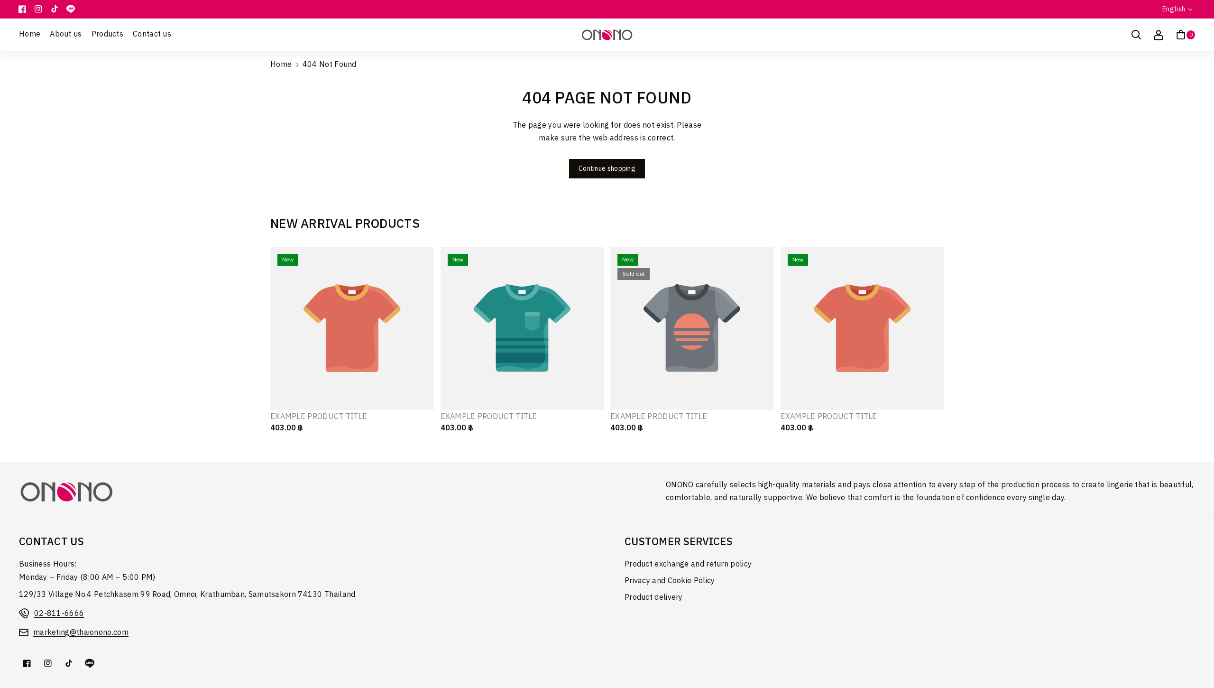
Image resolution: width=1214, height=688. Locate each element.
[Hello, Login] (1158, 34)
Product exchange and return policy (688, 564)
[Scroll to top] (1194, 658)
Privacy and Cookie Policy (670, 581)
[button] (1136, 34)
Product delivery (654, 597)
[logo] (66, 491)
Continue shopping (607, 168)
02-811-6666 (59, 613)
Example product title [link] (318, 417)
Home (281, 64)
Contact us (51, 542)
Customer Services (679, 542)
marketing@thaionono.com (81, 632)
